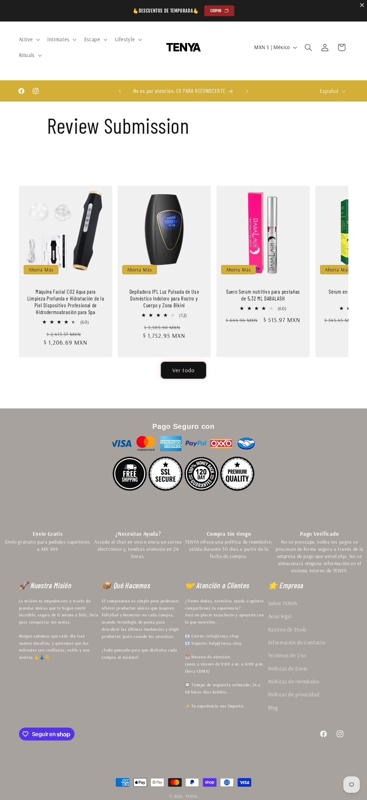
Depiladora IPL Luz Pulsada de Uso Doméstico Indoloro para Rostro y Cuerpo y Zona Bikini (164, 298)
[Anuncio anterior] (120, 91)
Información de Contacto (296, 642)
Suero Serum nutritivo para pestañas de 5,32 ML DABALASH (263, 295)
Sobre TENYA (282, 603)
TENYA (191, 796)
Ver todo (183, 370)
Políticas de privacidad (294, 694)
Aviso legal (280, 616)
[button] (28, 39)
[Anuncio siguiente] (247, 91)
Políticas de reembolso (293, 681)
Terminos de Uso (287, 655)
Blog (273, 707)
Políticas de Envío (288, 668)
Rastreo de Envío (287, 629)
